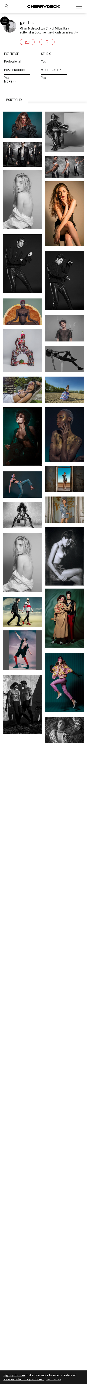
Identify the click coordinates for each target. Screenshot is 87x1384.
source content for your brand (23, 1379)
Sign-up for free (14, 1375)
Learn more (53, 1379)
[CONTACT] (27, 42)
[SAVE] (47, 42)
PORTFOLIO (14, 100)
